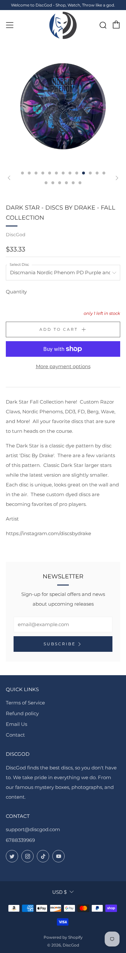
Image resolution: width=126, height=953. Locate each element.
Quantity (16, 292)
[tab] (22, 173)
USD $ (59, 892)
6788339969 (20, 840)
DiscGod (15, 235)
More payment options (63, 366)
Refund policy (22, 713)
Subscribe (60, 643)
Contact (15, 735)
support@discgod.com (33, 829)
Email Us (16, 724)
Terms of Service (25, 703)
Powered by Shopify (63, 937)
